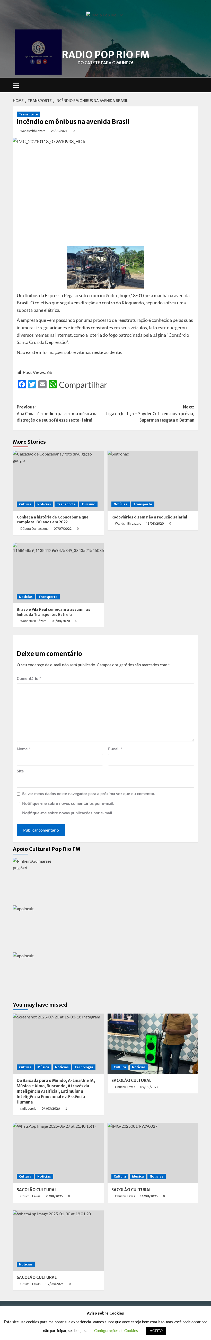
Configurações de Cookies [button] (116, 1330)
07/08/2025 (55, 1284)
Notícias (44, 504)
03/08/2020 (61, 621)
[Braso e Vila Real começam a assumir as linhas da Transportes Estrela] (58, 573)
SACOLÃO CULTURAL (131, 1080)
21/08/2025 (54, 1196)
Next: (150, 413)
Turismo (88, 504)
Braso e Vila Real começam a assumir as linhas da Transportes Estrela (53, 612)
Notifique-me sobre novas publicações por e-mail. (67, 813)
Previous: (57, 413)
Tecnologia (84, 1067)
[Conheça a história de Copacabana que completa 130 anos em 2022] (58, 481)
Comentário (29, 679)
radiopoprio (28, 1108)
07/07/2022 (63, 529)
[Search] (195, 85)
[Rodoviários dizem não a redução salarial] (153, 481)
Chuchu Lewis (125, 1087)
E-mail (115, 749)
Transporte (28, 114)
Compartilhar (83, 385)
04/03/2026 (51, 1108)
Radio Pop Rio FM (106, 55)
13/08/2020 (155, 523)
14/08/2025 (149, 1196)
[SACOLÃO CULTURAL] (153, 1044)
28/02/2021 (59, 131)
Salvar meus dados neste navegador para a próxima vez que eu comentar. (88, 794)
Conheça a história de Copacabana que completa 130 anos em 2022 (53, 520)
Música (43, 1067)
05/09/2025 (149, 1087)
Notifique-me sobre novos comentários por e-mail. (68, 803)
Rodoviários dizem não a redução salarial (149, 517)
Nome (24, 749)
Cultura (25, 504)
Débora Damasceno (34, 529)
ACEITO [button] (156, 1330)
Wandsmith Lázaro (33, 131)
